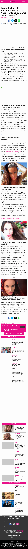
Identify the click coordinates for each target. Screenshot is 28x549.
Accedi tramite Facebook (14, 283)
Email (8, 271)
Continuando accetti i (14, 274)
